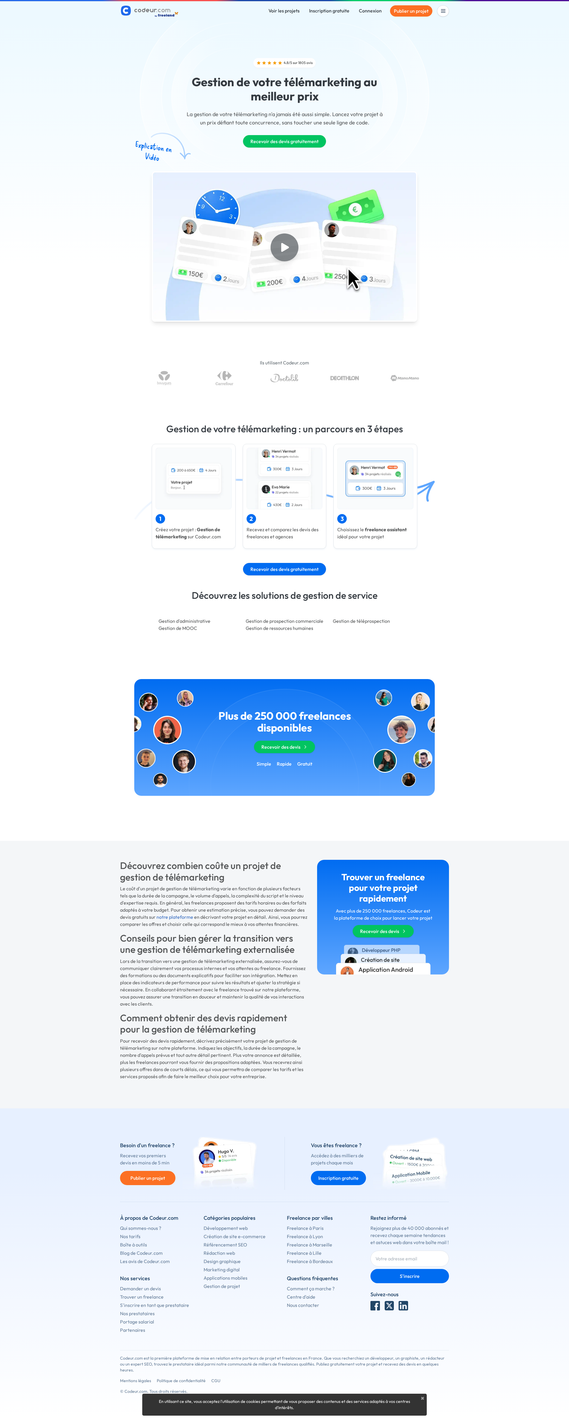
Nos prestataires (137, 1313)
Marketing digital (222, 1270)
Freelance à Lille (304, 1253)
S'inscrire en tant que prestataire (154, 1305)
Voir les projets (284, 11)
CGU (215, 1380)
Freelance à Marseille (309, 1245)
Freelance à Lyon (305, 1236)
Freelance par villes (310, 1217)
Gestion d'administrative (184, 621)
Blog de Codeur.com (141, 1253)
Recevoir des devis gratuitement (284, 141)
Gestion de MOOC (178, 628)
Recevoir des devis (281, 747)
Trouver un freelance (142, 1297)
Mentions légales (135, 1380)
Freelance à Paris (305, 1228)
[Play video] (284, 247)
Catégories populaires (229, 1217)
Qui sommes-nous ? (140, 1228)
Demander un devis (140, 1288)
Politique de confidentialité (181, 1380)
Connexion (370, 11)
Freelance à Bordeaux (310, 1261)
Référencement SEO (225, 1245)
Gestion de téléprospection (361, 621)
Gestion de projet (222, 1286)
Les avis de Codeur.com (145, 1261)
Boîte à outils (133, 1245)
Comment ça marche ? (311, 1288)
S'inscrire (410, 1276)
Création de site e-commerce (235, 1236)
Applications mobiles (225, 1278)
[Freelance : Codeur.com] (150, 10)
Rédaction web (219, 1253)
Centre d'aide (301, 1297)
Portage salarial (137, 1322)
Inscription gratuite (329, 11)
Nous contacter (303, 1305)
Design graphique (222, 1261)
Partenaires (132, 1330)
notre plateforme (174, 917)
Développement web (226, 1228)
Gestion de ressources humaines (279, 628)
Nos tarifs (130, 1236)
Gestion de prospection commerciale (284, 621)
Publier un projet (411, 11)
